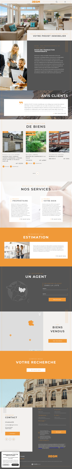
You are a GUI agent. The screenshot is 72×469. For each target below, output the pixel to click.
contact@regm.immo (11, 428)
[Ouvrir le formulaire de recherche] (56, 2)
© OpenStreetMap (38, 354)
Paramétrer (6, 464)
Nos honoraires (33, 465)
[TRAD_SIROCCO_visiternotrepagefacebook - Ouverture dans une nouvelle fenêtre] (6, 443)
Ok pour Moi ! (15, 464)
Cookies (61, 465)
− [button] (39, 318)
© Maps (33, 354)
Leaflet (30, 354)
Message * (42, 424)
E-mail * (57, 419)
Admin (49, 465)
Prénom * (57, 413)
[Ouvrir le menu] (65, 2)
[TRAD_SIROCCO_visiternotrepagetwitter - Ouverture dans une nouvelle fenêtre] (10, 443)
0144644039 (9, 426)
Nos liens (51, 465)
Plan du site (39, 465)
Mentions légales (44, 465)
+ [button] (39, 317)
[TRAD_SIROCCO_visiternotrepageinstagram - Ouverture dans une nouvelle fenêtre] (13, 443)
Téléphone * (43, 419)
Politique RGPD (56, 465)
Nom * (40, 413)
